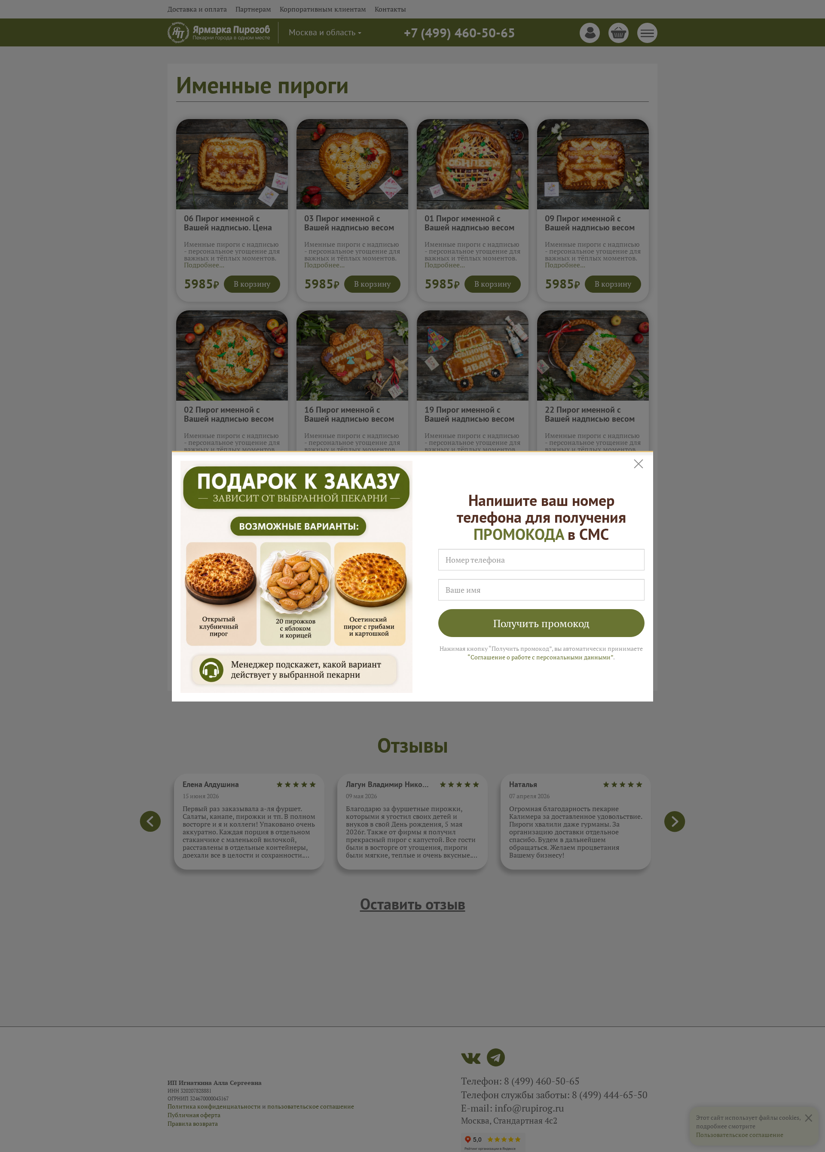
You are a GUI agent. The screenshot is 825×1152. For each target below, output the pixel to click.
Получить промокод (541, 623)
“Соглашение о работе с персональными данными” (540, 657)
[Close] (639, 464)
